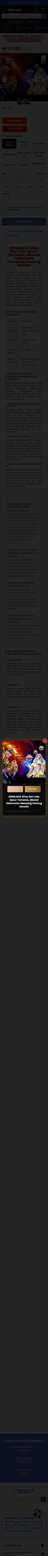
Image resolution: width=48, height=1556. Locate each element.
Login (15, 789)
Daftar (33, 789)
